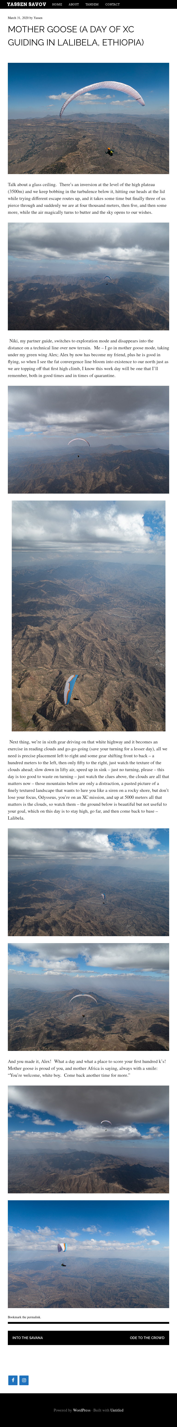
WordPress (82, 1410)
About (74, 4)
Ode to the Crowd (147, 1338)
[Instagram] (24, 1380)
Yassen (38, 17)
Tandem (92, 4)
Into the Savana (27, 1338)
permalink (33, 1317)
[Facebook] (13, 1380)
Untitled (117, 1410)
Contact (112, 4)
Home (57, 4)
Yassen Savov (26, 4)
